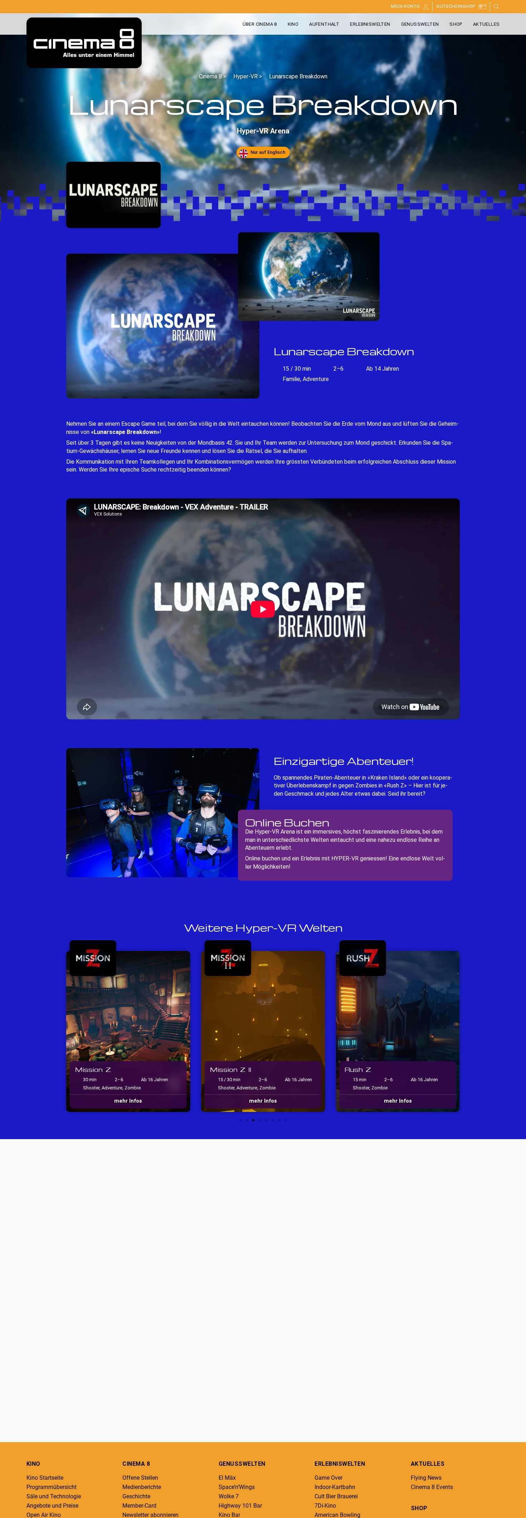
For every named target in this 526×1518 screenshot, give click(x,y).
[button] (57, 1025)
